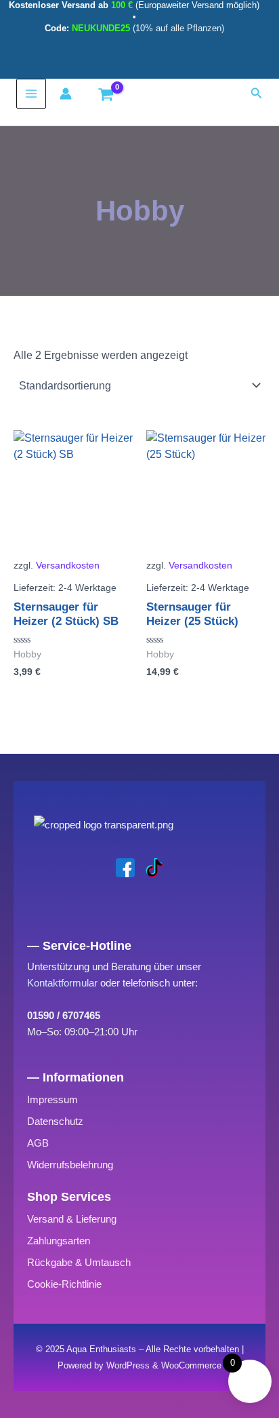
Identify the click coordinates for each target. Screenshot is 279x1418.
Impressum (52, 1099)
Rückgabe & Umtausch (79, 1262)
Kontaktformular (62, 983)
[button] (257, 93)
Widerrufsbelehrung (70, 1164)
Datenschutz (55, 1121)
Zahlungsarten (58, 1240)
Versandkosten (68, 565)
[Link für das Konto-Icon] (69, 94)
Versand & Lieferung (71, 1219)
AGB (38, 1143)
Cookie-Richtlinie (64, 1284)
